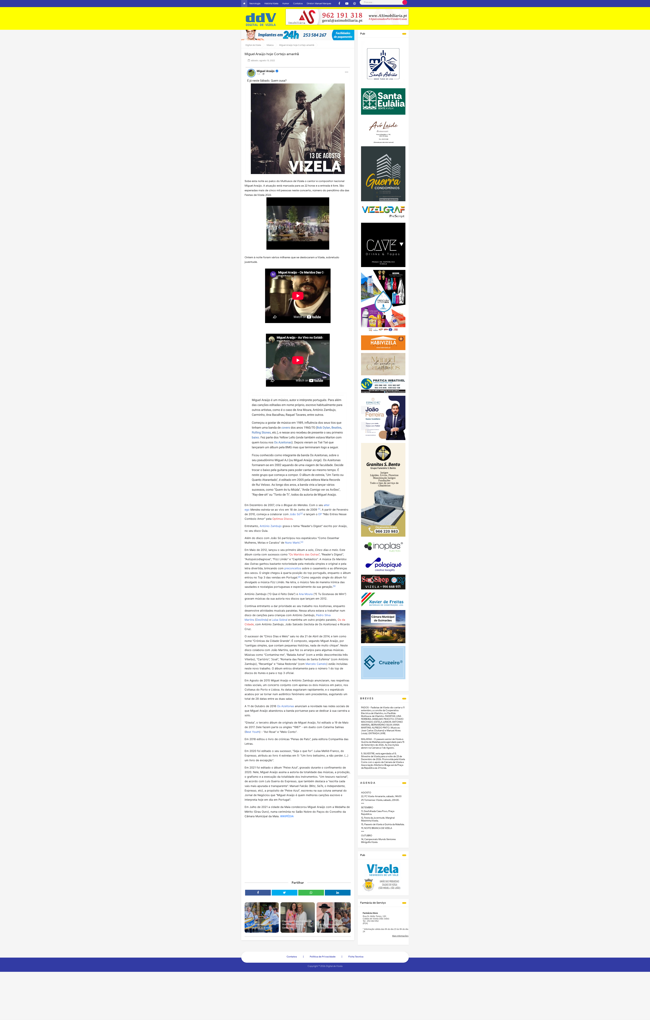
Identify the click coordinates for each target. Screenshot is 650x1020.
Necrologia (254, 3)
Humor (285, 3)
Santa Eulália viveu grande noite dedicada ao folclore (331, 926)
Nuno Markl (292, 542)
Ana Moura (306, 594)
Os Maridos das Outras (304, 554)
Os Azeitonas (285, 706)
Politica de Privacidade (322, 956)
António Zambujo (271, 526)
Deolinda (261, 619)
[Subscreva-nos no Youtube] (346, 3)
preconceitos (292, 568)
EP (320, 514)
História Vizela (271, 3)
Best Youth (252, 732)
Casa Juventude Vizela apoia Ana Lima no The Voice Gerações (297, 924)
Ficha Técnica (355, 956)
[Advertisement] (298, 852)
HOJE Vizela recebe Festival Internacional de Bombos (261, 926)
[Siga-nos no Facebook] (339, 3)
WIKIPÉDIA (287, 816)
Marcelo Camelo (316, 664)
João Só (294, 514)
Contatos (298, 3)
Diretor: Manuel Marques (319, 3)
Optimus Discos (282, 518)
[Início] (244, 3)
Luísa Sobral (279, 619)
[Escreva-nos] (354, 3)
